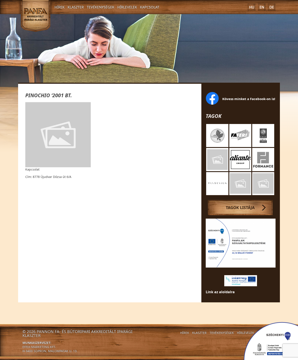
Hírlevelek (127, 7)
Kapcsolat (149, 7)
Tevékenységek (100, 7)
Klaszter (76, 7)
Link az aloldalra (220, 292)
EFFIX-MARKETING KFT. (39, 347)
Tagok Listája (240, 207)
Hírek (60, 7)
